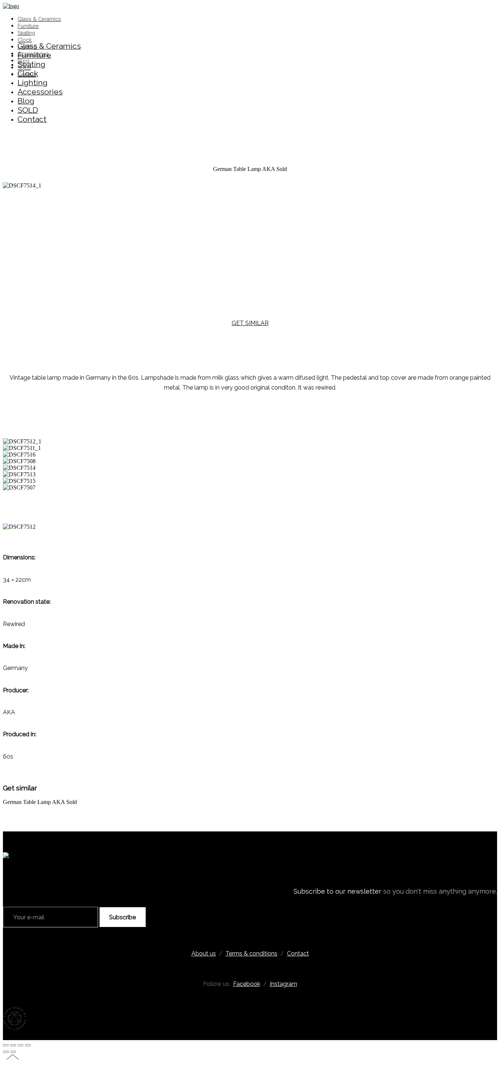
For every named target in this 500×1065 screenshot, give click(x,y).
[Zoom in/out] (28, 1045)
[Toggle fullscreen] (20, 1045)
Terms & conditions (251, 953)
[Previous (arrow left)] (6, 1052)
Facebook (246, 983)
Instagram (283, 983)
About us (203, 953)
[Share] (13, 1045)
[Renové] (11, 6)
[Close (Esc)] (6, 1045)
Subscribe (122, 917)
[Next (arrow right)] (13, 1052)
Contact (298, 953)
